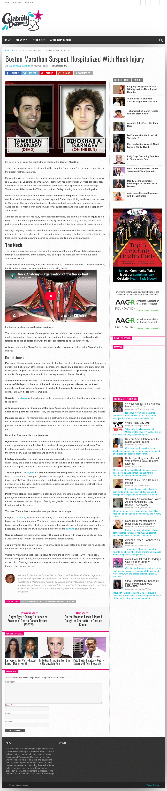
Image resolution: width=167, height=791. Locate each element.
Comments (137, 80)
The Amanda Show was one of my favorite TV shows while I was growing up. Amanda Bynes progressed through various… (137, 552)
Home (7, 40)
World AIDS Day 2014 (138, 422)
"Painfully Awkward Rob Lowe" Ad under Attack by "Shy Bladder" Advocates (143, 502)
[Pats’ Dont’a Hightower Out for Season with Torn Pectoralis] (89, 657)
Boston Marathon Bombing (52, 601)
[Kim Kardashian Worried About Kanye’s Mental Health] (21, 657)
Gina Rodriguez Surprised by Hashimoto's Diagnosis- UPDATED (142, 584)
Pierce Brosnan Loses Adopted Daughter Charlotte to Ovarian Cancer (83, 621)
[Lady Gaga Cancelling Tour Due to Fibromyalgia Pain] (55, 657)
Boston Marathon (29, 601)
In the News (17, 2)
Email (8, 713)
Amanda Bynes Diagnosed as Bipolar (142, 541)
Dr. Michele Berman (19, 65)
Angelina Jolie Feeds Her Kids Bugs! (142, 124)
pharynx (70, 528)
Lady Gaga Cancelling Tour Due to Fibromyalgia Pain (54, 661)
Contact (29, 2)
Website (8, 721)
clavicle (24, 398)
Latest (127, 80)
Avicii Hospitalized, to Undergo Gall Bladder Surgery (143, 560)
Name (8, 705)
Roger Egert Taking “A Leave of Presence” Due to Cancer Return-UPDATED (28, 621)
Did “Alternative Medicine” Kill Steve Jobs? (142, 136)
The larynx (19, 517)
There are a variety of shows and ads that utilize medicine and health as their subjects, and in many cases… (137, 514)
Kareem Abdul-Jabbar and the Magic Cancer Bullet (142, 440)
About (6, 2)
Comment (10, 682)
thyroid (31, 472)
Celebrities (38, 40)
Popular (118, 80)
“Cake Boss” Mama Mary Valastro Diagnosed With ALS (142, 100)
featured (71, 601)
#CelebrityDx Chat (60, 40)
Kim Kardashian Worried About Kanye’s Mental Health (20, 661)
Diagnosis (22, 40)
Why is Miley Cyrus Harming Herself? (141, 481)
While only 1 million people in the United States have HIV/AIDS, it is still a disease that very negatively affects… (137, 432)
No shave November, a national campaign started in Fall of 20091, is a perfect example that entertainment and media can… (134, 416)
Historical (16, 50)
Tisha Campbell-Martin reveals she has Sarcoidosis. (142, 112)
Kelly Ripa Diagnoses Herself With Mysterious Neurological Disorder (142, 89)
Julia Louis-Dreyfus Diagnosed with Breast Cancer (142, 194)
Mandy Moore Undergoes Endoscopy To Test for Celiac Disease (142, 184)
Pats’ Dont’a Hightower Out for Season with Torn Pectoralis (89, 661)
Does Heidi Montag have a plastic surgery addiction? (140, 522)
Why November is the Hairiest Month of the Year (142, 405)
